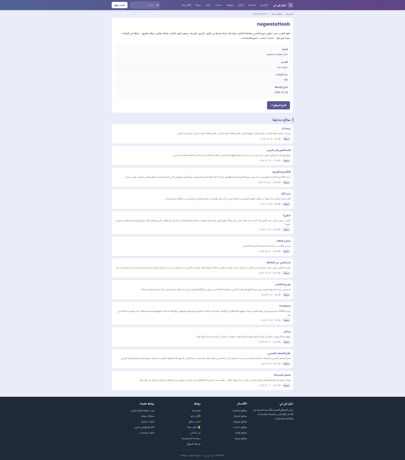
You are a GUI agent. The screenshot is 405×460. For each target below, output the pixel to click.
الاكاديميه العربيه (281, 171)
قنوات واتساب (146, 432)
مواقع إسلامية (240, 410)
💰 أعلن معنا (194, 427)
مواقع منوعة (277, 13)
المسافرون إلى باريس (279, 149)
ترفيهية (230, 4)
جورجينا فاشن (283, 284)
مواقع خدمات (240, 427)
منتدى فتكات (283, 240)
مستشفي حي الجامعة (279, 262)
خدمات (218, 4)
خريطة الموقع (194, 443)
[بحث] (157, 5)
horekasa (285, 305)
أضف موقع (119, 5)
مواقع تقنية (241, 432)
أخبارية (241, 4)
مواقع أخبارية (240, 415)
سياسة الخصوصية (191, 438)
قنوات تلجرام (147, 421)
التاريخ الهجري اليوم (144, 427)
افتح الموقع (279, 105)
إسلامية (252, 4)
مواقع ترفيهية (240, 421)
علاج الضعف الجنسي (279, 353)
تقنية (208, 4)
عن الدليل (195, 432)
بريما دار (286, 128)
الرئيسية (264, 4)
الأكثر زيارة (186, 4)
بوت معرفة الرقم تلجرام (142, 410)
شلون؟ (287, 215)
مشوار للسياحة (282, 374)
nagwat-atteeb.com (277, 54)
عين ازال (286, 193)
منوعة (198, 4)
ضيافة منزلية (147, 415)
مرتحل (287, 331)
